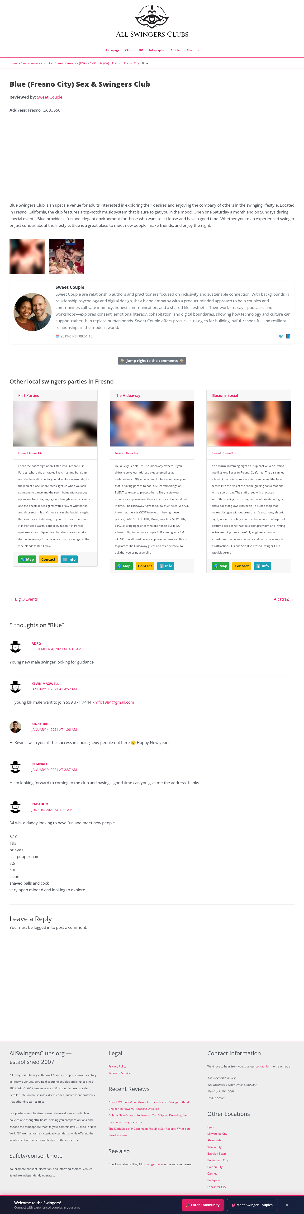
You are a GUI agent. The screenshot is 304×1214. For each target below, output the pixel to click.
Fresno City (131, 63)
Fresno (116, 63)
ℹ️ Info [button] (69, 559)
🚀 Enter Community (203, 1205)
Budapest (213, 1180)
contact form (264, 1066)
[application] (197, 50)
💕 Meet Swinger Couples (252, 1205)
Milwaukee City (217, 1134)
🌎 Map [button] (27, 559)
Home (14, 63)
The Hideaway (127, 395)
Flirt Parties (28, 395)
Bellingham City (217, 1160)
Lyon (210, 1127)
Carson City (215, 1167)
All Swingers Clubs (152, 34)
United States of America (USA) (66, 63)
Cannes (212, 1173)
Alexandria (214, 1140)
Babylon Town (216, 1154)
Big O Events (24, 599)
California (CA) (99, 63)
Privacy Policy (117, 1066)
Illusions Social (225, 395)
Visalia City (214, 1147)
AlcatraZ (284, 599)
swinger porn (154, 1164)
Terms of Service (120, 1073)
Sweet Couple (49, 97)
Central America (31, 63)
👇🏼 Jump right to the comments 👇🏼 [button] (152, 360)
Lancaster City (216, 1187)
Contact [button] (48, 559)
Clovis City (132, 453)
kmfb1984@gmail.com (113, 702)
